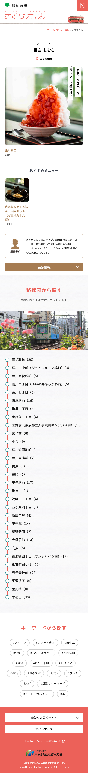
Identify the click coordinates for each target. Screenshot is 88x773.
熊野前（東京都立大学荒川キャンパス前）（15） (47, 425)
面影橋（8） (21, 588)
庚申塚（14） (22, 523)
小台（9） (19, 441)
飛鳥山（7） (21, 490)
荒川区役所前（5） (26, 375)
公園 (18, 653)
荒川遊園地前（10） (27, 449)
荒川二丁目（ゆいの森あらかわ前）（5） (41, 384)
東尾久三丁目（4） (26, 416)
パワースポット (42, 653)
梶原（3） (19, 466)
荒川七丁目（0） (24, 392)
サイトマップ (44, 729)
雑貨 (20, 663)
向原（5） (19, 547)
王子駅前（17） (23, 482)
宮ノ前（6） (21, 433)
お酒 (15, 673)
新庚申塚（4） (22, 515)
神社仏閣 (69, 653)
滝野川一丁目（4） (26, 498)
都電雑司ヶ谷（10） (27, 564)
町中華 (70, 642)
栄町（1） (19, 474)
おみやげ (35, 673)
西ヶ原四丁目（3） (26, 506)
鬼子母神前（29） (25, 572)
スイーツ (20, 642)
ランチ (73, 673)
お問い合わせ (53, 741)
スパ (28, 683)
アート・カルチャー (38, 694)
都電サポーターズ (53, 683)
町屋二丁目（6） (24, 408)
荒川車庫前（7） (24, 457)
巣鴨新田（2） (22, 531)
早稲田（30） (22, 597)
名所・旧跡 (42, 663)
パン (55, 673)
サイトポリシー (33, 741)
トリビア (66, 663)
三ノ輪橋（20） (23, 359)
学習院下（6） (22, 580)
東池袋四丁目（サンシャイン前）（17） (41, 556)
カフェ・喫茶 (46, 642)
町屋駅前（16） (23, 400)
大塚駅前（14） (23, 539)
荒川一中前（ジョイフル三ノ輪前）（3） (41, 367)
